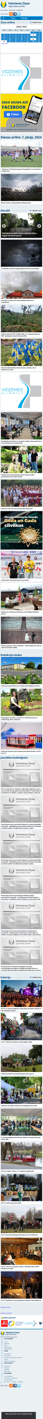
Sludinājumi (7, 1347)
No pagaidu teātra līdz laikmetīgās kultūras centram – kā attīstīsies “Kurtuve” (20, 234)
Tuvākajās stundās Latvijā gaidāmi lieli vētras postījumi (20, 268)
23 (39, 39)
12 (16, 37)
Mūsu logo (7, 1371)
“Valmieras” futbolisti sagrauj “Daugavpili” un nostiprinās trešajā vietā (21, 170)
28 (27, 41)
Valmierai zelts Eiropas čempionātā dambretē (17, 509)
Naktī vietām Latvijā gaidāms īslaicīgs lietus (16, 203)
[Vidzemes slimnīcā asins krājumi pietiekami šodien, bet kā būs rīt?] (21, 736)
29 (33, 41)
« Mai (3, 43)
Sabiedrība (7, 1354)
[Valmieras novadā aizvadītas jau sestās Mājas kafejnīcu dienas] (21, 597)
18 (10, 39)
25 (10, 41)
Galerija (5, 977)
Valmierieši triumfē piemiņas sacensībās (15, 580)
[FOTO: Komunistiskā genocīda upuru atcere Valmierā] (21, 1219)
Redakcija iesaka (11, 655)
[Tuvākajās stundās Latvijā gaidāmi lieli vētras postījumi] (21, 253)
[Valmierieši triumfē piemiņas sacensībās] (21, 565)
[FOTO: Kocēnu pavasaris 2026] (21, 1188)
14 (27, 37)
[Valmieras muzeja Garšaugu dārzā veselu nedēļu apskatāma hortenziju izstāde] (21, 459)
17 (4, 39)
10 (4, 37)
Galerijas (24, 18)
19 (16, 39)
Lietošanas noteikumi (10, 1378)
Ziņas (13, 18)
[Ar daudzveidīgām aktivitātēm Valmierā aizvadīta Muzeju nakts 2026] (21, 1122)
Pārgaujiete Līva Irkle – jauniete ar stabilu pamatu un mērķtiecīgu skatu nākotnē (19, 719)
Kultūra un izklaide (9, 1361)
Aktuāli (5, 210)
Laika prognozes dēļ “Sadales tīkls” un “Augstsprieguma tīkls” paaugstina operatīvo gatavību (20, 335)
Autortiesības (8, 1376)
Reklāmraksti (8, 1349)
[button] (15, 15)
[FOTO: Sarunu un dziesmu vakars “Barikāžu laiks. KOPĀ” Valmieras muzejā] (21, 1251)
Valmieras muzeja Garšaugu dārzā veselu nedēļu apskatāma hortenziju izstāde (17, 476)
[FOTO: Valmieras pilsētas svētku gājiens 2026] (21, 1026)
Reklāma (20, 10)
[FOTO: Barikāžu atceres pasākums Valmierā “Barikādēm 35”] (21, 1285)
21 (27, 39)
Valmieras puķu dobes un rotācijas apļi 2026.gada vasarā (20, 686)
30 (39, 41)
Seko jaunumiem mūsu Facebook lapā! (18, 1414)
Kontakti (12, 10)
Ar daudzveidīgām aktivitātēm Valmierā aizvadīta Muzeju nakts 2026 (21, 1138)
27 (21, 41)
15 (33, 37)
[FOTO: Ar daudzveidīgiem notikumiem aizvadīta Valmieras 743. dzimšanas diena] (21, 993)
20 (21, 39)
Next (39, 226)
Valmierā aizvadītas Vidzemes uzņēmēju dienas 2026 (19, 1106)
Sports (6, 1359)
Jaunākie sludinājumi (14, 757)
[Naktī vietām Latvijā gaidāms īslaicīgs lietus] (21, 187)
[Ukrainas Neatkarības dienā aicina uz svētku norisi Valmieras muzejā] (21, 352)
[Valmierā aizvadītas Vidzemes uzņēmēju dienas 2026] (21, 1090)
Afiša (5, 1345)
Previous (4, 226)
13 (21, 37)
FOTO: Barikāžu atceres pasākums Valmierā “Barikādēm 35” (21, 1300)
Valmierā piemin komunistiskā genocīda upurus (17, 1074)
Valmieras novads (6, 1313)
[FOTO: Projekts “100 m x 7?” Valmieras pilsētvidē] (21, 1156)
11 (10, 37)
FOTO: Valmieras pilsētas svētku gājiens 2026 (16, 1042)
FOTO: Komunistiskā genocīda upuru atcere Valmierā (19, 1235)
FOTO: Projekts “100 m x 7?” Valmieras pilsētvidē (17, 1171)
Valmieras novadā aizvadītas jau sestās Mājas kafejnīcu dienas (20, 613)
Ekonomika (7, 1356)
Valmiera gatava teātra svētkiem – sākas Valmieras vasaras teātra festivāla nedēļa (21, 646)
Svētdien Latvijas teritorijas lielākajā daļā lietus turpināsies (17, 301)
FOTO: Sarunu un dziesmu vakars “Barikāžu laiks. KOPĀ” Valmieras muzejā (20, 1267)
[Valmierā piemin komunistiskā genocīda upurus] (21, 1058)
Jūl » (7, 43)
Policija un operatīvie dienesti (13, 1357)
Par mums (4, 10)
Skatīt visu (36, 22)
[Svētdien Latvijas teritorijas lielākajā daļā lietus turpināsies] (21, 285)
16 (39, 37)
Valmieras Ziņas (5, 1307)
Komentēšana (8, 1380)
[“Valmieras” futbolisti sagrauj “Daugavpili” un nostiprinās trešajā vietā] (21, 154)
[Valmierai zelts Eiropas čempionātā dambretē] (21, 493)
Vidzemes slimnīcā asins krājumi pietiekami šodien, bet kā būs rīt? (21, 752)
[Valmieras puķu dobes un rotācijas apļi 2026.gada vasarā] (21, 670)
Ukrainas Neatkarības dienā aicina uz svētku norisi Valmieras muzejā (18, 369)
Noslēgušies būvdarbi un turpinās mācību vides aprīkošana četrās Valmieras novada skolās (21, 442)
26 (16, 41)
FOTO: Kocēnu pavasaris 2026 (11, 1203)
